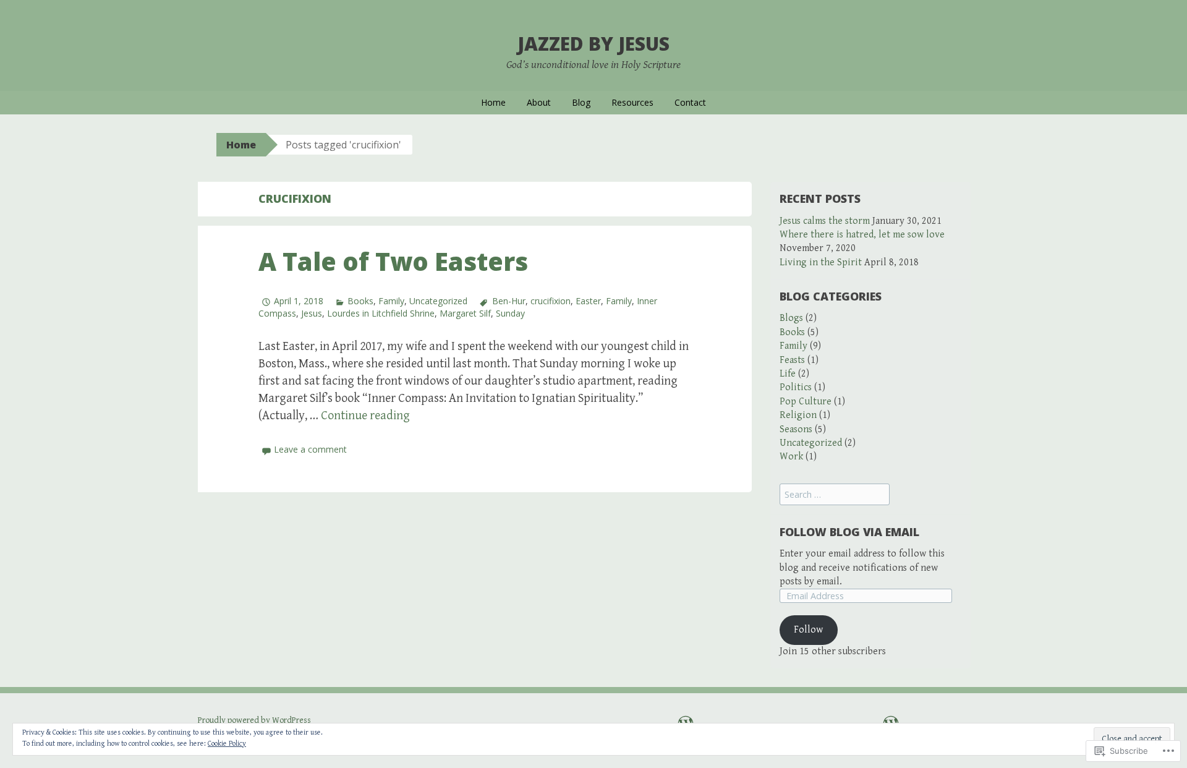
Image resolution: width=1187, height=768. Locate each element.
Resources (632, 102)
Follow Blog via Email (849, 531)
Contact (690, 102)
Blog (581, 102)
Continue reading (365, 416)
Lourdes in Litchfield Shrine (381, 313)
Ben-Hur (508, 301)
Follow (808, 630)
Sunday (510, 313)
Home (493, 102)
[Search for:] (835, 495)
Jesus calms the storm (825, 221)
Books (360, 301)
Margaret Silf (465, 313)
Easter (588, 301)
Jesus (311, 313)
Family (391, 301)
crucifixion (550, 301)
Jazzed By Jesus (593, 43)
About (539, 102)
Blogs (791, 318)
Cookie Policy (227, 744)
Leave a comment (310, 449)
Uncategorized (438, 301)
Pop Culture (806, 401)
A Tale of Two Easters (393, 261)
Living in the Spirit (821, 262)
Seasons (796, 429)
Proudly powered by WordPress (254, 720)
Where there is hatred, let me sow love (862, 235)
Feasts (792, 360)
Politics (796, 387)
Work (791, 457)
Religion (798, 415)
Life (788, 374)
